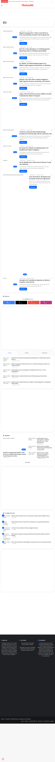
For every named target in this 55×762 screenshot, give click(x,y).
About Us (27, 721)
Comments (44, 352)
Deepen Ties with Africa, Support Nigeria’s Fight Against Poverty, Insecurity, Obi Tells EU (34, 80)
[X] (7, 657)
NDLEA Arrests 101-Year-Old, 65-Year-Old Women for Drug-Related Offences (30, 522)
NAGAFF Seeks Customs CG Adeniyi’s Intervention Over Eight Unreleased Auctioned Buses (28, 1)
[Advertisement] (27, 14)
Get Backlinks (28, 719)
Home (22, 721)
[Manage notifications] (3, 759)
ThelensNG (7, 719)
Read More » (23, 43)
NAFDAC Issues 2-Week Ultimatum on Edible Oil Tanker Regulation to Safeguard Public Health (43, 455)
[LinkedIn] (9, 657)
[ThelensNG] (27, 5)
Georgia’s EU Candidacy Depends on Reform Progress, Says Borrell (34, 281)
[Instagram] (11, 657)
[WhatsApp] (12, 657)
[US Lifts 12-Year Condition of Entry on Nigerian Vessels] (6, 529)
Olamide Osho (22, 31)
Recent (26, 352)
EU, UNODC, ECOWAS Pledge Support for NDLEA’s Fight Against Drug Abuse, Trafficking (34, 64)
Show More (27, 462)
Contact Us (40, 721)
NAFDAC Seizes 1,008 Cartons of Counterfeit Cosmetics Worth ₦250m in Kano (30, 516)
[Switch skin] (51, 5)
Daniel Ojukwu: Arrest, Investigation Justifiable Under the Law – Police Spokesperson (43, 440)
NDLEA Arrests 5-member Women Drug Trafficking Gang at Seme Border (29, 376)
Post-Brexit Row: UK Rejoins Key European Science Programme (40, 178)
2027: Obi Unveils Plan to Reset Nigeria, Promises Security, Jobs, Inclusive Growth (31, 542)
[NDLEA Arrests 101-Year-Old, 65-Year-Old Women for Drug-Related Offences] (6, 523)
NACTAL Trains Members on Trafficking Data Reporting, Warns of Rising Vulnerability (34, 50)
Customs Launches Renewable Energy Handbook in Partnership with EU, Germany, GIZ (35, 133)
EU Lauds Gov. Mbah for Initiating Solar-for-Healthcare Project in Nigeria (34, 149)
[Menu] (1, 5)
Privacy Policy (46, 721)
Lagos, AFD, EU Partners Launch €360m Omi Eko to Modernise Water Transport (35, 95)
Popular (10, 352)
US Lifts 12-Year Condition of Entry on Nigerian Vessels (24, 528)
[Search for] (53, 5)
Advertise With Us (33, 721)
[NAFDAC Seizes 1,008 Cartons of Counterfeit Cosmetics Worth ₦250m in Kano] (6, 517)
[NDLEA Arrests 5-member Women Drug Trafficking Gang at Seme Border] (6, 377)
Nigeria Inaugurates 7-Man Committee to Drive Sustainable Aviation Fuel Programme (34, 34)
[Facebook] (6, 657)
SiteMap (52, 721)
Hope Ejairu (22, 61)
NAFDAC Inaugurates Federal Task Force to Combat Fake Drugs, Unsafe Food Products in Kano (14, 454)
